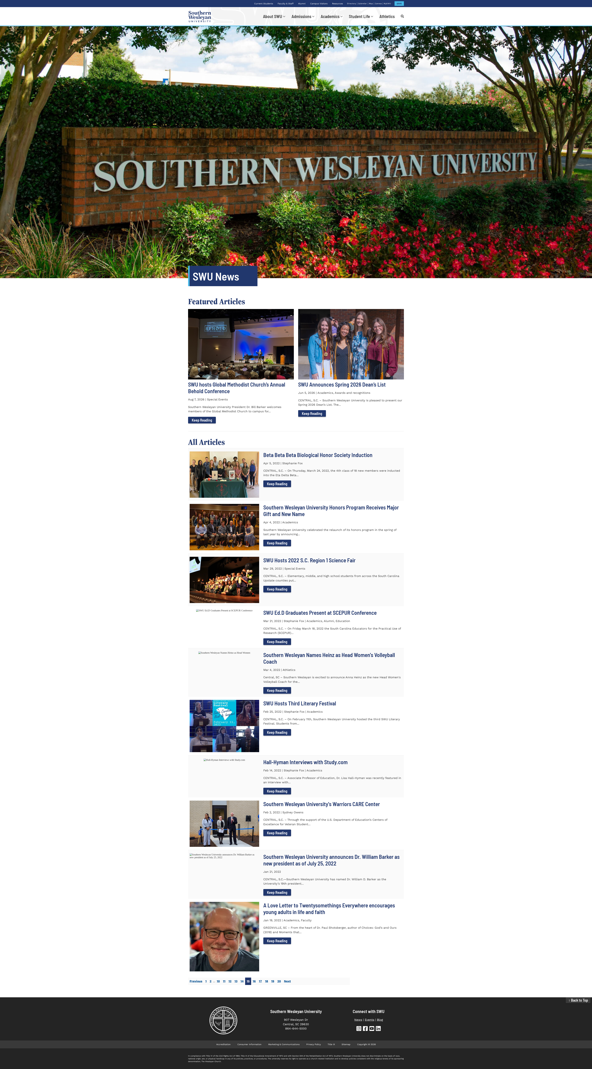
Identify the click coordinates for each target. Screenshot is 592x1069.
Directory (351, 3)
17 (260, 981)
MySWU (387, 3)
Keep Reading (202, 420)
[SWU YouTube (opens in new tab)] (372, 1029)
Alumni (302, 3)
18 (266, 981)
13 (235, 981)
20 (279, 981)
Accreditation (223, 1044)
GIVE (399, 3)
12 (229, 981)
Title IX (331, 1044)
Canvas (378, 3)
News (358, 1020)
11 (224, 981)
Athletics (387, 16)
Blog (380, 1020)
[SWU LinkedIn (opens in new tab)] (378, 1029)
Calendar (362, 3)
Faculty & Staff (286, 3)
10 (218, 981)
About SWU (272, 16)
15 (248, 981)
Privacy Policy (313, 1044)
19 (272, 981)
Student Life (359, 16)
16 (254, 981)
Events (369, 1020)
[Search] (401, 16)
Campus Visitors (318, 3)
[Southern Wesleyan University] (223, 1020)
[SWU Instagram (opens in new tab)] (359, 1029)
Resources (337, 3)
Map (371, 3)
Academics (330, 16)
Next (287, 981)
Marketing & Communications (284, 1044)
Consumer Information (249, 1044)
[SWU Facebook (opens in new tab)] (365, 1029)
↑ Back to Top (578, 1000)
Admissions (301, 16)
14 (242, 981)
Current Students (263, 3)
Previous (196, 981)
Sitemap (346, 1044)
